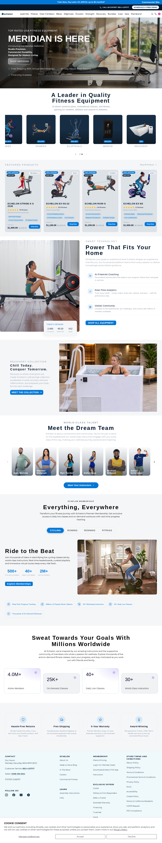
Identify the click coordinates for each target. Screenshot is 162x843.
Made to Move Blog (68, 765)
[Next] (86, 154)
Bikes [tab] (59, 14)
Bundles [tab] (112, 14)
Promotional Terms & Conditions (141, 777)
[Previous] (75, 154)
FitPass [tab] (107, 530)
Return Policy (133, 763)
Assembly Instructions (69, 793)
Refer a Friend (99, 798)
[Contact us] (155, 14)
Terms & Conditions (135, 772)
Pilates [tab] (34, 14)
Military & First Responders (105, 793)
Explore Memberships (19, 584)
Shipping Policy (133, 767)
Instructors (98, 774)
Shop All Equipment (101, 323)
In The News (65, 770)
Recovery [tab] (101, 14)
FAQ (62, 798)
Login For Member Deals (104, 765)
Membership (137, 14)
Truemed (97, 812)
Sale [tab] (127, 14)
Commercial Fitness (69, 779)
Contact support (12, 779)
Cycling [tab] (55, 530)
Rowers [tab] (79, 14)
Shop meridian (19, 61)
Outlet (96, 788)
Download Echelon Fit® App (105, 770)
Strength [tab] (89, 14)
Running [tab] (89, 530)
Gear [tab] (120, 14)
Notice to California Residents (140, 801)
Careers (63, 774)
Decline (132, 836)
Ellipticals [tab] (69, 14)
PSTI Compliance (134, 811)
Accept (80, 836)
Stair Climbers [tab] (47, 14)
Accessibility (132, 791)
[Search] (152, 14)
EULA (129, 787)
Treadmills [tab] (23, 14)
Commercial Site (150, 2)
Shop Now (34, 227)
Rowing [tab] (72, 530)
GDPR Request (133, 806)
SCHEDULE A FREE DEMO (145, 7)
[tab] (79, 154)
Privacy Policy (120, 829)
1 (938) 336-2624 (18, 774)
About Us (64, 760)
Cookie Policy (133, 796)
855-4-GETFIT (28, 768)
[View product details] (114, 377)
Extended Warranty (101, 803)
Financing (97, 807)
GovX (95, 817)
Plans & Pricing (100, 760)
